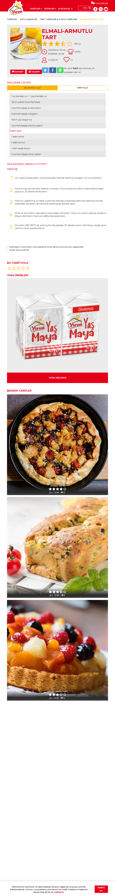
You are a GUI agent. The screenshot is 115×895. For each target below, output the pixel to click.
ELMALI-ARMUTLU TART (92, 19)
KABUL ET (101, 889)
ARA (85, 8)
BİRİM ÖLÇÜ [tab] (82, 88)
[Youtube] (106, 9)
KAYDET (19, 71)
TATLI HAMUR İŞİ (28, 19)
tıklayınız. (59, 892)
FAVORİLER (100, 3)
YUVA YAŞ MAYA (57, 377)
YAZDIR (35, 71)
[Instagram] (101, 9)
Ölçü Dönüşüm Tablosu (20, 163)
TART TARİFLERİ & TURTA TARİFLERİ (58, 19)
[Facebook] (95, 9)
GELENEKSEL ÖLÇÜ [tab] (32, 88)
